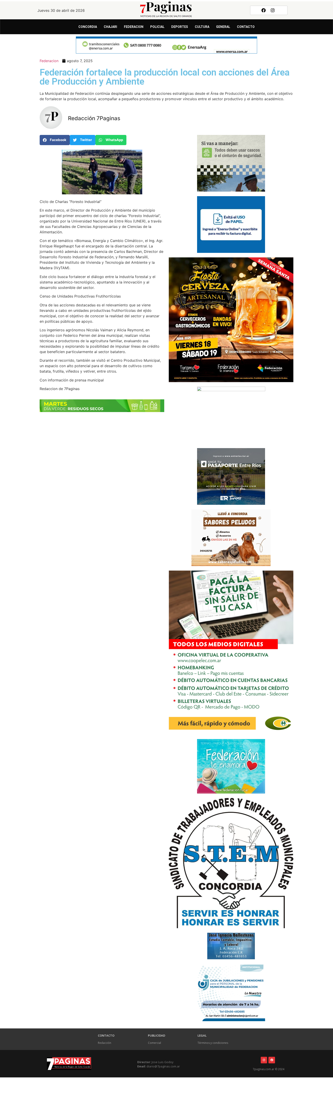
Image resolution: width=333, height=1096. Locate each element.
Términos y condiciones (213, 1043)
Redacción (104, 1043)
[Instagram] (272, 10)
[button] (55, 140)
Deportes (179, 27)
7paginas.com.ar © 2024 (268, 1069)
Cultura (202, 27)
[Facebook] (263, 10)
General (223, 27)
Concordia (87, 27)
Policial (157, 27)
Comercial (154, 1043)
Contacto (246, 27)
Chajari (110, 27)
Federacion (133, 27)
